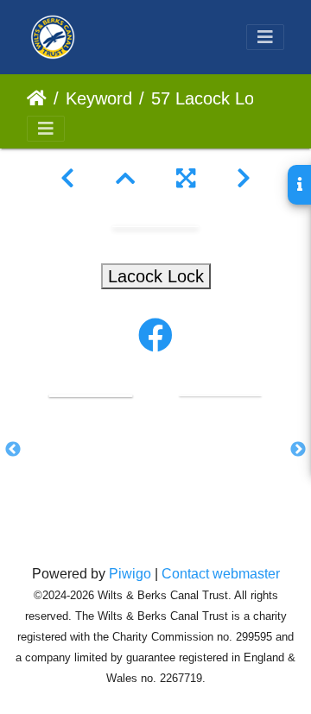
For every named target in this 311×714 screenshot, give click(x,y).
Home (37, 98)
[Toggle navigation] (265, 37)
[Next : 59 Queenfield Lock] (243, 179)
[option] (91, 394)
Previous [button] (13, 449)
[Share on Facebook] (155, 336)
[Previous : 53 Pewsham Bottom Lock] (67, 179)
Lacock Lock (156, 276)
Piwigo (130, 573)
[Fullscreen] (186, 179)
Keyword (99, 98)
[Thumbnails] (125, 179)
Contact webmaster (221, 573)
